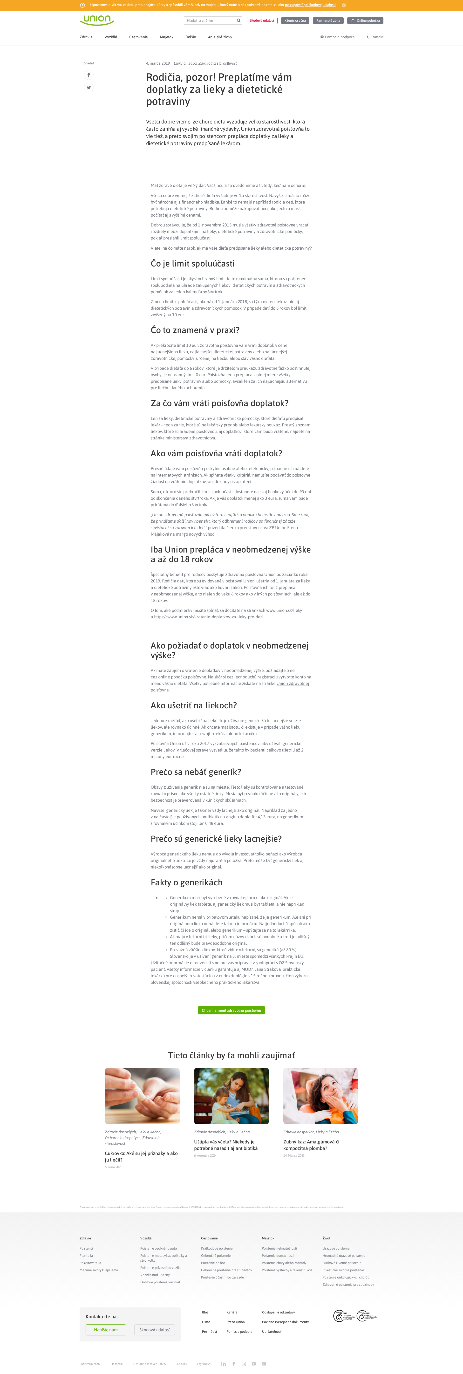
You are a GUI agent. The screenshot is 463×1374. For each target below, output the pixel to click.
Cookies (182, 1364)
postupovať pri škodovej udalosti (310, 5)
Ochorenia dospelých (123, 1137)
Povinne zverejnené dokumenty (285, 1322)
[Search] (239, 20)
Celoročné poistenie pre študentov (226, 1270)
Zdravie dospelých (120, 1132)
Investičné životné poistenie (343, 1270)
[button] (262, 20)
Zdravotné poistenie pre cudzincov (348, 1284)
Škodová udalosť (154, 1329)
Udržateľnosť (271, 1331)
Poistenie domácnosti (278, 1256)
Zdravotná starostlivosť (217, 63)
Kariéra (232, 1312)
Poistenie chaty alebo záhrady (284, 1263)
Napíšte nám (106, 1329)
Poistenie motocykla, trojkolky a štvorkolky (163, 1258)
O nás (206, 1322)
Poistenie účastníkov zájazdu (222, 1277)
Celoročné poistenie (216, 1256)
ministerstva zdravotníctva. (190, 437)
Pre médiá (209, 1331)
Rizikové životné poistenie (342, 1263)
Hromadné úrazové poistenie (344, 1256)
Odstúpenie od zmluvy (278, 1312)
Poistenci (86, 1248)
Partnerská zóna (90, 1364)
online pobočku (172, 676)
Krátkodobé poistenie (217, 1248)
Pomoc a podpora (239, 1331)
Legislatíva (204, 1364)
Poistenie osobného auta (158, 1248)
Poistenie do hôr (213, 1263)
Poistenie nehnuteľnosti (279, 1248)
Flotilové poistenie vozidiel (160, 1282)
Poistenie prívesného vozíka (161, 1268)
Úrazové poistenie (336, 1248)
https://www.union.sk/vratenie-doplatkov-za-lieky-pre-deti (208, 616)
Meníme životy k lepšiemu (99, 1270)
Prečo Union (236, 1322)
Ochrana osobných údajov (149, 1364)
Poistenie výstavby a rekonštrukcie (287, 1270)
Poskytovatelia (90, 1263)
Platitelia (86, 1256)
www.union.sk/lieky (284, 610)
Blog (205, 1312)
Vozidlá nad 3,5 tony (155, 1275)
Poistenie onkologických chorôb (346, 1277)
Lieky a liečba (185, 63)
